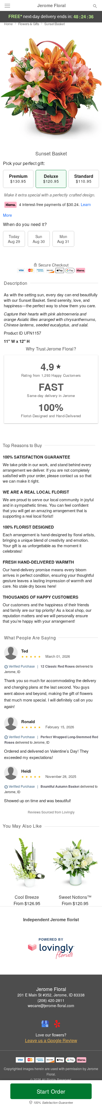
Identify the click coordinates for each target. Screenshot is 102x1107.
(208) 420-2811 (51, 1000)
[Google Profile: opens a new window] (45, 1024)
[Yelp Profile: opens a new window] (57, 1024)
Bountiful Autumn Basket (60, 786)
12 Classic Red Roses (58, 666)
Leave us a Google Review (51, 1041)
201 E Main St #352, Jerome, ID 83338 (51, 995)
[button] (90, 1095)
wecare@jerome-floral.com (51, 1005)
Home (8, 23)
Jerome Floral (51, 5)
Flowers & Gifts (28, 23)
